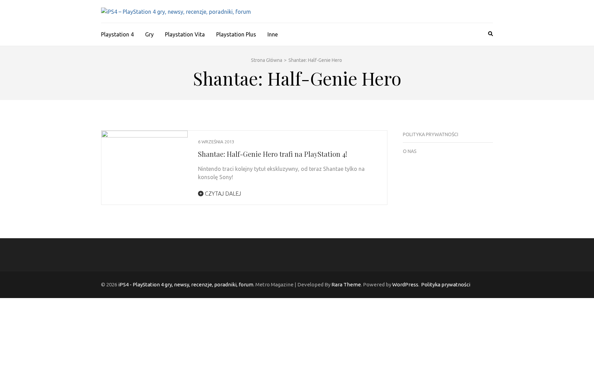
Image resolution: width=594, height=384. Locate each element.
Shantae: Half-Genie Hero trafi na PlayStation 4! (272, 153)
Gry (149, 34)
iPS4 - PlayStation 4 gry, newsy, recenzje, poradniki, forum (185, 284)
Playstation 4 (117, 34)
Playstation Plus (236, 34)
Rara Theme (346, 284)
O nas (410, 151)
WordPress (405, 284)
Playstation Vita (185, 34)
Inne (272, 34)
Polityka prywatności (430, 134)
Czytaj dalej (222, 193)
